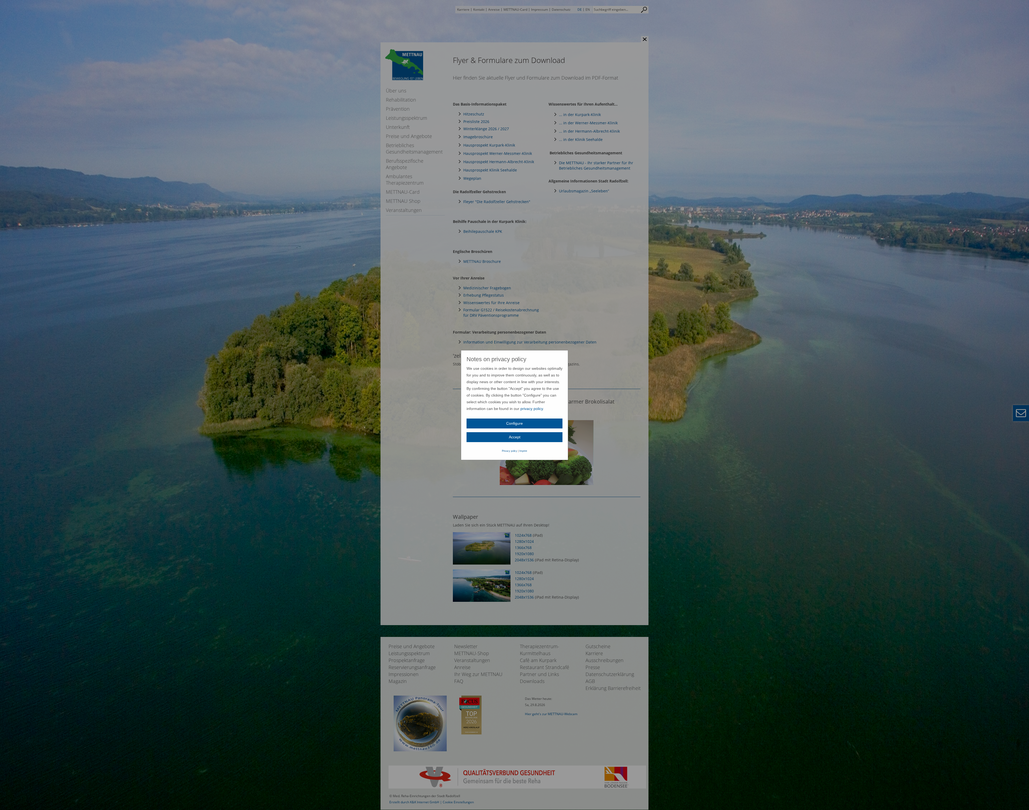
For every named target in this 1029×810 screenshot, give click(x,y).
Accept (514, 437)
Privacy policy (509, 451)
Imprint (523, 451)
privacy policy (531, 408)
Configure (514, 423)
